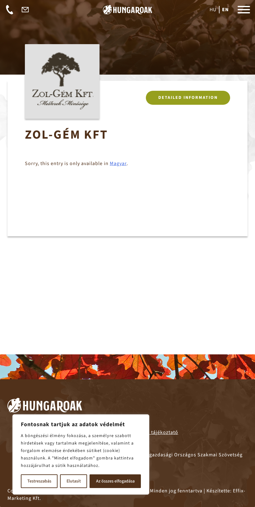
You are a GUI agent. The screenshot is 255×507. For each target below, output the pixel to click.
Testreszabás (39, 481)
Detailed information (188, 97)
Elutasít (74, 481)
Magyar (118, 163)
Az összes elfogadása (115, 481)
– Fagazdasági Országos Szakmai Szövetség (181, 454)
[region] (80, 454)
